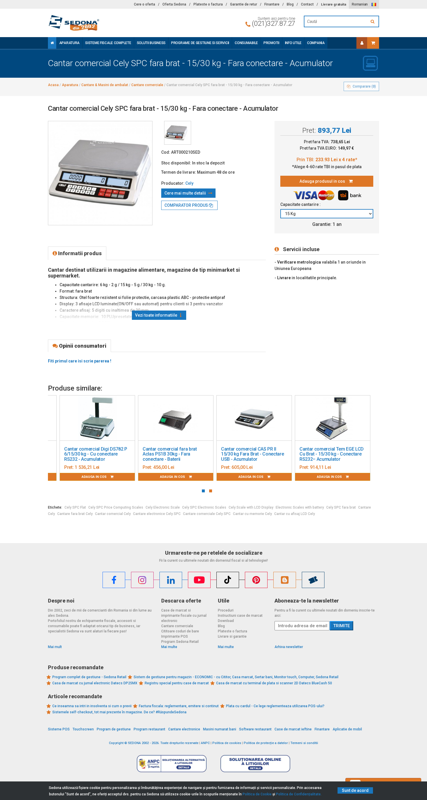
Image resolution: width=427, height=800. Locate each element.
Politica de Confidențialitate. (299, 794)
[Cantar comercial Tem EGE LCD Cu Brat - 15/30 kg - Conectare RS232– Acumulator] (332, 418)
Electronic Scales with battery (300, 507)
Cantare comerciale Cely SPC (207, 514)
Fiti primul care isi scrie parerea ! (79, 361)
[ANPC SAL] (172, 763)
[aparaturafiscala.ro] (100, 22)
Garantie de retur (243, 4)
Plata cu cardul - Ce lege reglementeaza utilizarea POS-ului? (275, 706)
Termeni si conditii (304, 743)
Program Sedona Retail (180, 642)
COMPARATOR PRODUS (186, 205)
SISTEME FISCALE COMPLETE (108, 43)
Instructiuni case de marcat (240, 616)
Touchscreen (83, 729)
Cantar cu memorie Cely (252, 514)
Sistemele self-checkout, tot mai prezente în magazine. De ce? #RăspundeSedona (119, 712)
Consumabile (246, 43)
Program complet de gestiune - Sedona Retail (89, 677)
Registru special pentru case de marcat (177, 683)
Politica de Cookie (257, 794)
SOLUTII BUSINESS (151, 43)
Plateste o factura (208, 4)
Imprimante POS (174, 636)
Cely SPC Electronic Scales (204, 507)
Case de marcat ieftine (293, 729)
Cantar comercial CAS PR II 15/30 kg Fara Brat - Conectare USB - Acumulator (252, 454)
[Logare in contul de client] (361, 43)
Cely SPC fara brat (341, 507)
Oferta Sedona (174, 4)
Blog (290, 4)
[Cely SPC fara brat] (177, 132)
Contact (307, 4)
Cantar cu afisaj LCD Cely (294, 514)
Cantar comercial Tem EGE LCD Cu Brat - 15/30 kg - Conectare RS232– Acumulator (331, 454)
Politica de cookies (226, 743)
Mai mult (55, 647)
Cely (189, 183)
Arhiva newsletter (288, 647)
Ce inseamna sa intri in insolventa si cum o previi (92, 706)
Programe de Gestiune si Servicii (200, 43)
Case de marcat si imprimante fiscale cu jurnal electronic (184, 615)
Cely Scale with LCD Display (251, 507)
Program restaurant (149, 729)
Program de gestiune (114, 729)
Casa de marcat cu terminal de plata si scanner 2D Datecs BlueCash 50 (274, 683)
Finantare (271, 4)
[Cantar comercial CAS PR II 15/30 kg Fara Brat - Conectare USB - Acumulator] (254, 418)
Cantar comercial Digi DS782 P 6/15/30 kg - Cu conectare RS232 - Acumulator (95, 454)
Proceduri (226, 610)
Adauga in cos (94, 477)
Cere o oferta (144, 4)
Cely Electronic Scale (163, 507)
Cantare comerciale (177, 626)
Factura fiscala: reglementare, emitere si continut (179, 706)
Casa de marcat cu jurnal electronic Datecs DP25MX (94, 683)
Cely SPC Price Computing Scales (115, 507)
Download (226, 621)
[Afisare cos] (373, 43)
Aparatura (69, 43)
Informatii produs (79, 253)
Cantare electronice (184, 729)
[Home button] (52, 43)
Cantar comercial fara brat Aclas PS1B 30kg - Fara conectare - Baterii (170, 454)
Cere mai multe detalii (185, 193)
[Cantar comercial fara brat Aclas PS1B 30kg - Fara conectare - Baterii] (175, 418)
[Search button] (373, 21)
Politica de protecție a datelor (266, 743)
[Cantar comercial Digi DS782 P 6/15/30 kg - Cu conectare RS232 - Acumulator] (97, 418)
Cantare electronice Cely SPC (157, 514)
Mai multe (169, 647)
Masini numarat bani (219, 729)
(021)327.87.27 (273, 23)
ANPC (205, 743)
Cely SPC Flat (75, 507)
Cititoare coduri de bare (180, 631)
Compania (316, 43)
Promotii (271, 43)
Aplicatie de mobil (347, 729)
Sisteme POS (59, 729)
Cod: (165, 152)
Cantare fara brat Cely (75, 514)
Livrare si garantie (232, 636)
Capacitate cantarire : (301, 204)
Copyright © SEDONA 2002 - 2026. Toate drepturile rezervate (153, 743)
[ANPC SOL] (255, 763)
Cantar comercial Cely (113, 514)
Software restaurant (255, 729)
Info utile (293, 43)
